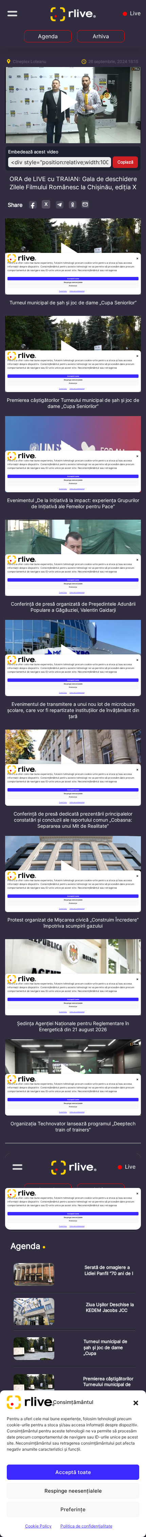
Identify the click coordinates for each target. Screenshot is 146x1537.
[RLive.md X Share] (46, 204)
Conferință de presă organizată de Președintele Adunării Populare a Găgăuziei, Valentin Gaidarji (73, 607)
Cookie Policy (38, 1526)
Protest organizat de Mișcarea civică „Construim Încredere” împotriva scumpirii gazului (73, 923)
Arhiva (101, 36)
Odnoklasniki (72, 204)
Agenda (48, 36)
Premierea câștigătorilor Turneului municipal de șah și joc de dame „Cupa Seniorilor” (73, 403)
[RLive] (74, 15)
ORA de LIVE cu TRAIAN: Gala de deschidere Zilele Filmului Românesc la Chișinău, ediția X (73, 183)
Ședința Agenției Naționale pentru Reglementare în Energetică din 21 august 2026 (73, 1026)
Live (134, 13)
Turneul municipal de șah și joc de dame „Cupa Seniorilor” (73, 302)
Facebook (33, 204)
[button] (135, 1402)
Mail (85, 204)
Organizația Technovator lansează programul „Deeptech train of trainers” (73, 1126)
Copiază (125, 162)
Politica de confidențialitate (86, 1526)
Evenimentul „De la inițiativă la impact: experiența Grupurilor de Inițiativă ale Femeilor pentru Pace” (73, 503)
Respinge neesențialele (73, 1491)
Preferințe (73, 1509)
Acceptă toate (73, 1472)
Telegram (59, 204)
